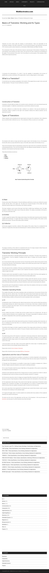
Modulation (4, 524)
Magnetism (4, 519)
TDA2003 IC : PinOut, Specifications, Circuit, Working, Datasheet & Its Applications (19, 455)
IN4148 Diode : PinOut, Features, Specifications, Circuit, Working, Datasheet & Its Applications (21, 453)
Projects (4, 529)
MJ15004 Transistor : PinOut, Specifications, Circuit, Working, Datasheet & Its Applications (21, 462)
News (3, 526)
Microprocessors (5, 522)
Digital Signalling (5, 512)
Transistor (9, 430)
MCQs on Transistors (25, 351)
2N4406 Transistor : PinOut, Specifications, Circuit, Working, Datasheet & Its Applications (20, 464)
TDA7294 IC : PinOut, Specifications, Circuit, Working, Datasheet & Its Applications (19, 460)
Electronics (4, 515)
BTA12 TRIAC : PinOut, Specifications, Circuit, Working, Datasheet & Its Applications (19, 450)
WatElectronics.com (24, 12)
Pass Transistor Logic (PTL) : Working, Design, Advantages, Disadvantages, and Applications (21, 446)
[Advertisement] (24, 130)
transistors (4, 399)
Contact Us (20, 571)
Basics (8, 429)
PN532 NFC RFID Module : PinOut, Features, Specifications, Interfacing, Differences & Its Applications (23, 457)
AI (2, 499)
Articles (3, 501)
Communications (5, 505)
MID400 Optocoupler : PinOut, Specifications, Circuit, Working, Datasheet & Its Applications (21, 471)
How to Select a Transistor (17, 348)
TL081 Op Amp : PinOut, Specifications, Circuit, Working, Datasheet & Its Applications (19, 448)
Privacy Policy (26, 571)
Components (4, 508)
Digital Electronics (6, 510)
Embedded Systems (6, 517)
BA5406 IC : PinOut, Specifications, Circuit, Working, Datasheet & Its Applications (19, 469)
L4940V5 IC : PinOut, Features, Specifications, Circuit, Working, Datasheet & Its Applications (21, 467)
